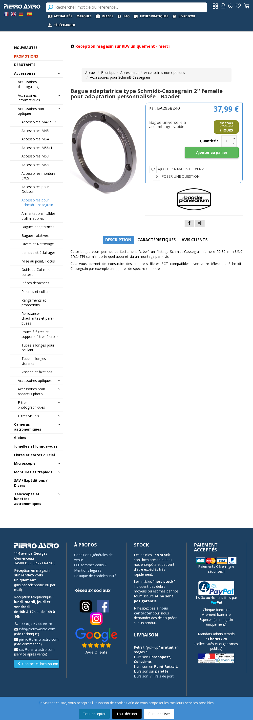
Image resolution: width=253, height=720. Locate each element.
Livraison (141, 676)
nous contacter (151, 610)
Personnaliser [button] (159, 713)
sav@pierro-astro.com (37, 649)
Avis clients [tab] (195, 239)
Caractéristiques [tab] (156, 239)
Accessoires (129, 72)
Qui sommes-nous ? (90, 565)
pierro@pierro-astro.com (39, 639)
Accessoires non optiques (164, 72)
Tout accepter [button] (94, 713)
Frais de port (163, 676)
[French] (6, 13)
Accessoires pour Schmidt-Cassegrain (120, 77)
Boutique (108, 72)
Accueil (90, 72)
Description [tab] (118, 239)
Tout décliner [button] (126, 713)
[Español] (29, 13)
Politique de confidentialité (95, 575)
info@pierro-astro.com (37, 629)
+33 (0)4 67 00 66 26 (35, 623)
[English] (13, 13)
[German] (21, 13)
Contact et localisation (40, 663)
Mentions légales (87, 570)
